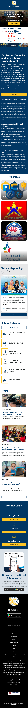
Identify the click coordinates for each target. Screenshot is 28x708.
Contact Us (14, 636)
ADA (14, 648)
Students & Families (14, 628)
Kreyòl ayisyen (11, 36)
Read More (6, 304)
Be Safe (14, 532)
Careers (14, 633)
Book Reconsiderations (14, 625)
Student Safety (14, 528)
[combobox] (4, 36)
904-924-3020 (13, 684)
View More (14, 497)
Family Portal (14, 516)
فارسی (23, 38)
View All (14, 314)
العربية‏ (10, 41)
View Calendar (14, 327)
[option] (10, 31)
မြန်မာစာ (17, 31)
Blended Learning (14, 541)
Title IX (14, 645)
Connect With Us (14, 23)
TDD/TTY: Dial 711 (14, 689)
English (4, 31)
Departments (14, 630)
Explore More (14, 544)
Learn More (14, 94)
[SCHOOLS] (16, 6)
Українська (21, 34)
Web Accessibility (14, 642)
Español (10, 31)
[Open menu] (9, 6)
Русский (14, 38)
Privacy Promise (14, 651)
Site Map (14, 639)
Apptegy (16, 705)
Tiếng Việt (12, 34)
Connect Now (14, 519)
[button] (9, 272)
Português (15, 41)
